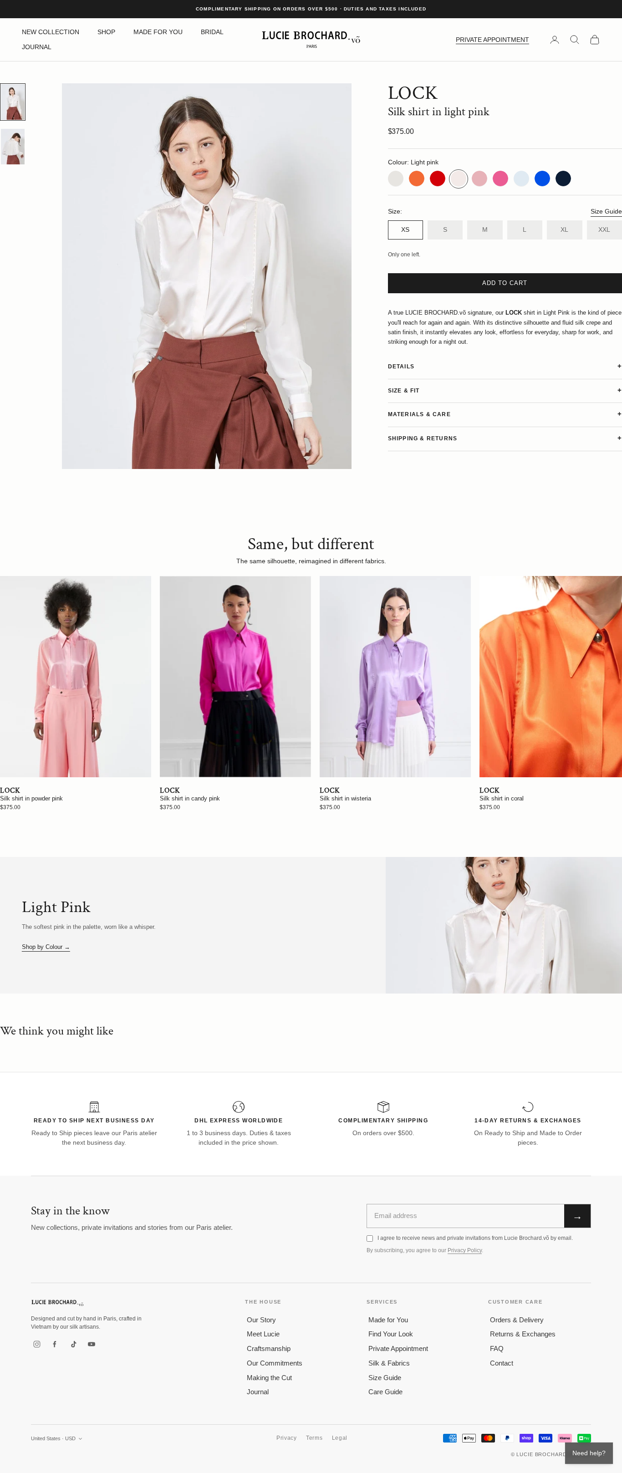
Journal (258, 1392)
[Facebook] (55, 1344)
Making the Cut (269, 1377)
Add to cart (504, 283)
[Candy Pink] (500, 178)
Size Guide (606, 210)
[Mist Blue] (521, 178)
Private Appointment (398, 1348)
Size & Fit (404, 390)
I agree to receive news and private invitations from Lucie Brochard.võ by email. (475, 1238)
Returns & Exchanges (523, 1334)
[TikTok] (73, 1344)
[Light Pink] (458, 178)
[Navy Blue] (563, 178)
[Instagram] (37, 1344)
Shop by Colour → (46, 946)
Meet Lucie (263, 1334)
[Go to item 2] (12, 146)
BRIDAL (212, 32)
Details (401, 366)
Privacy (286, 1438)
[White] (395, 178)
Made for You (388, 1320)
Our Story (261, 1320)
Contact (501, 1363)
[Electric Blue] (542, 178)
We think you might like (56, 1031)
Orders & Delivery (517, 1320)
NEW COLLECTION (50, 32)
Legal (340, 1438)
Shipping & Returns (423, 438)
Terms (314, 1438)
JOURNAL (36, 47)
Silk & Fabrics (389, 1363)
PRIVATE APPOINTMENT (492, 39)
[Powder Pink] (479, 178)
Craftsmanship (269, 1348)
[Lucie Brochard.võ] (57, 1303)
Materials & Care (419, 414)
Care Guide (385, 1392)
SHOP (106, 32)
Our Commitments (274, 1363)
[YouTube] (91, 1344)
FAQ (497, 1348)
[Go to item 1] (12, 102)
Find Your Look (390, 1334)
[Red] (437, 178)
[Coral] (416, 178)
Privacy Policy (465, 1250)
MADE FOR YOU (158, 32)
